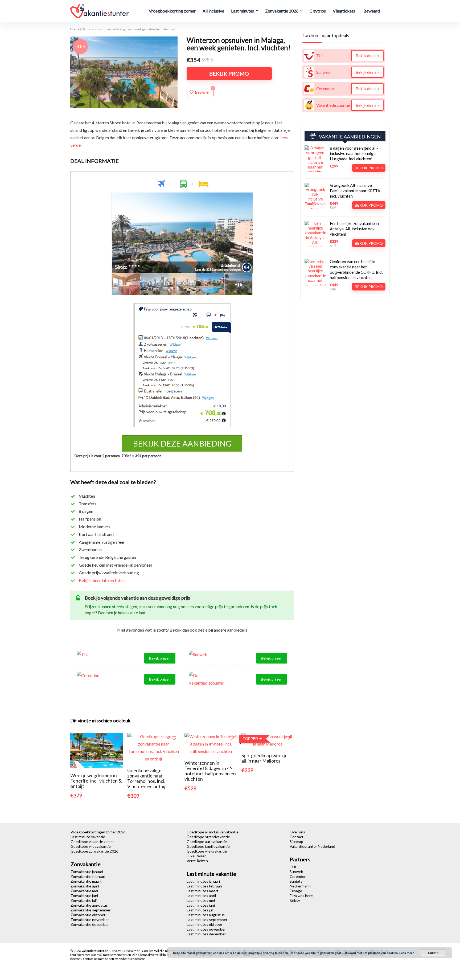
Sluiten (433, 952)
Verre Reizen (197, 860)
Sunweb (296, 871)
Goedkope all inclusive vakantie (213, 832)
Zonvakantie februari (88, 876)
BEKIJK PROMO (229, 73)
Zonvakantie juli (84, 900)
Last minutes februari (204, 886)
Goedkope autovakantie (207, 841)
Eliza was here (301, 895)
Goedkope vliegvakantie (91, 846)
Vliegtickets (344, 10)
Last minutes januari (203, 881)
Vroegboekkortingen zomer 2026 (98, 832)
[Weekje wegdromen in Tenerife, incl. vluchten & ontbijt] (96, 736)
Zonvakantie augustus (89, 905)
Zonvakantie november (90, 919)
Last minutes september (207, 919)
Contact (296, 836)
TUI (293, 867)
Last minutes (242, 10)
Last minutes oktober (204, 924)
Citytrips (318, 10)
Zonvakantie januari (87, 871)
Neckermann (300, 886)
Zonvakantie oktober (88, 914)
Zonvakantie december (90, 924)
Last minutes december (206, 934)
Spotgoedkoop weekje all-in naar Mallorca (264, 758)
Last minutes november (206, 929)
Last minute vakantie (88, 836)
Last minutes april (201, 895)
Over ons (297, 832)
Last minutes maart (203, 891)
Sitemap (296, 841)
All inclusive (213, 10)
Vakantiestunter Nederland (312, 846)
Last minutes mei (201, 900)
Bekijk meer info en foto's (102, 580)
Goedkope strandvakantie (208, 836)
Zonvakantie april (85, 886)
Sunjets (296, 881)
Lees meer (406, 953)
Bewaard (371, 10)
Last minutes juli (200, 910)
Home (74, 29)
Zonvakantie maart (86, 881)
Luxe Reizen (197, 856)
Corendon (298, 876)
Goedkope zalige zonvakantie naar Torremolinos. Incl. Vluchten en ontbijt (147, 778)
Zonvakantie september (90, 910)
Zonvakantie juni (84, 895)
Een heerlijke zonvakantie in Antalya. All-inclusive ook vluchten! (354, 228)
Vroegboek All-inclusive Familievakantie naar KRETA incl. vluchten (355, 190)
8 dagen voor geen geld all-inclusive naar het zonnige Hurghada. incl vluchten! (354, 153)
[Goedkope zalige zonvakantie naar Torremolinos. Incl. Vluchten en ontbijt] (153, 736)
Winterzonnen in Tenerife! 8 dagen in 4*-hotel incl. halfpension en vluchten (210, 771)
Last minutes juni (201, 905)
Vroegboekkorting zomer (172, 10)
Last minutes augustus (206, 914)
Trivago (296, 891)
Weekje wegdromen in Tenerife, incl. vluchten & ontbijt (96, 781)
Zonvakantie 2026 (281, 10)
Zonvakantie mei (84, 891)
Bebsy (295, 900)
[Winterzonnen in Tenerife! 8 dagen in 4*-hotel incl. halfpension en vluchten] (210, 736)
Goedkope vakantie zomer (92, 841)
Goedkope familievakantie (208, 846)
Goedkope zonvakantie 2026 (94, 851)
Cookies (148, 951)
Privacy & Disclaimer (125, 951)
